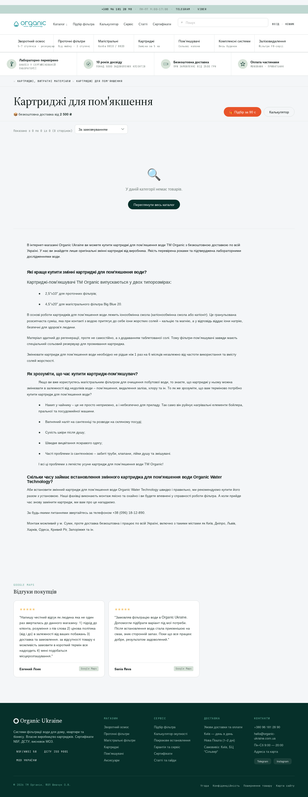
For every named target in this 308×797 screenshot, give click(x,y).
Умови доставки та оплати (223, 727)
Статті (143, 24)
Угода (204, 785)
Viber (202, 9)
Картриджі (111, 747)
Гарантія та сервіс (167, 747)
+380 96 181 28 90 (117, 9)
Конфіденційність (226, 785)
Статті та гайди (165, 760)
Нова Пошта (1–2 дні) (219, 740)
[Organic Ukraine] (29, 24)
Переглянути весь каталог (154, 204)
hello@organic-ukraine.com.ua (265, 736)
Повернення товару (258, 785)
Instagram (283, 761)
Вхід (276, 24)
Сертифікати (162, 24)
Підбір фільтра (83, 24)
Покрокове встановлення (172, 740)
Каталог (60, 24)
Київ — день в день (218, 733)
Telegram (183, 9)
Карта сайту (285, 785)
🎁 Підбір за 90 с (242, 111)
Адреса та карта (266, 751)
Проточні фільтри (116, 733)
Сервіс (128, 24)
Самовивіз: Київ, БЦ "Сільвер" (219, 749)
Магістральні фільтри (119, 740)
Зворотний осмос (116, 727)
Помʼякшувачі (114, 753)
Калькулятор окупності (170, 733)
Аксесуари (111, 760)
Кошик (290, 24)
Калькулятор (109, 24)
